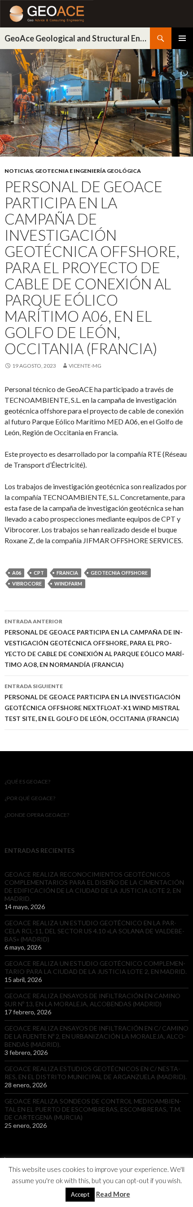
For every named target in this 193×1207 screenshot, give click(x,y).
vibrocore (27, 583)
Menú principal (182, 38)
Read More (113, 1194)
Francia (67, 573)
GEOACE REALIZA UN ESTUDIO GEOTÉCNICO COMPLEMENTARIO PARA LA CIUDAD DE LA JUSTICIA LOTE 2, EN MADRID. (95, 967)
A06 (16, 573)
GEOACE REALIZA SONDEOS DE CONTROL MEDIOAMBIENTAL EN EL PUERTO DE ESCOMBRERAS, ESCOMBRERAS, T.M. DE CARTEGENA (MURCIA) (92, 1109)
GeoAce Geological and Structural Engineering (77, 38)
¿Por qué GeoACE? (29, 798)
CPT (39, 573)
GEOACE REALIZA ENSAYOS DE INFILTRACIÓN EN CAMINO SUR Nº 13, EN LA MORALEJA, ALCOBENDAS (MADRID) (92, 1000)
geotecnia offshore (119, 573)
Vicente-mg (85, 365)
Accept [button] (80, 1194)
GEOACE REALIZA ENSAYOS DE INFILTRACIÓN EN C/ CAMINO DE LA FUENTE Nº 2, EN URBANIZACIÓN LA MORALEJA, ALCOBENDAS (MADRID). (96, 1036)
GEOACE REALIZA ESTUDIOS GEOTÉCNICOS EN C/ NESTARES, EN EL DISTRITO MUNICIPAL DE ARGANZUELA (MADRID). (95, 1073)
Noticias (18, 170)
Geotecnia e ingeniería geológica (88, 170)
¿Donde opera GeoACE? (36, 814)
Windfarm (68, 583)
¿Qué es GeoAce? (27, 781)
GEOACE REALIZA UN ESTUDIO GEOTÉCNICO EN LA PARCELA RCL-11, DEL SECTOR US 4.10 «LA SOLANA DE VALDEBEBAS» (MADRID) (94, 931)
